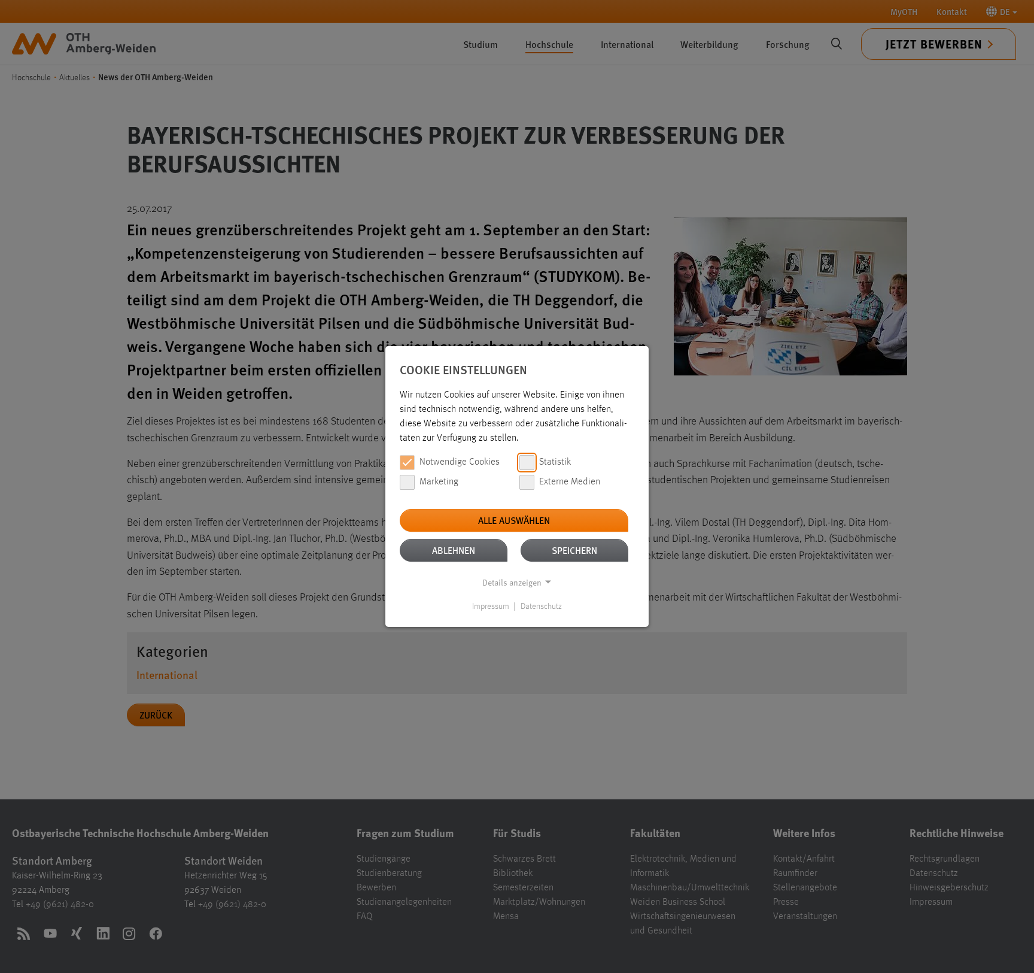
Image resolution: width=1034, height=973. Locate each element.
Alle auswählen (514, 520)
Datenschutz (541, 606)
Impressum (490, 606)
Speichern (574, 550)
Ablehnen (453, 550)
